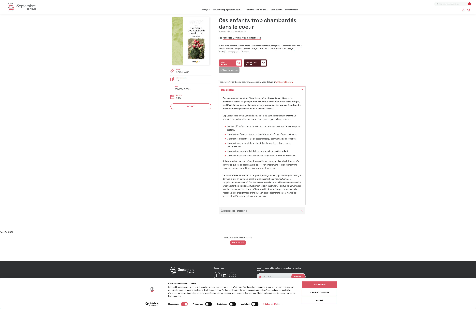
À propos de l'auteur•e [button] (234, 210)
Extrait (190, 106)
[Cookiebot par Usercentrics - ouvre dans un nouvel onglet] (152, 304)
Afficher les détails (271, 304)
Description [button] (228, 89)
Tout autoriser (319, 284)
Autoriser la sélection (319, 292)
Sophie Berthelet (251, 37)
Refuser (319, 300)
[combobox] (451, 3)
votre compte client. (284, 82)
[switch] (208, 304)
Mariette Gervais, (232, 37)
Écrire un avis (238, 242)
